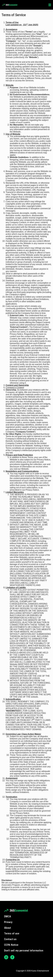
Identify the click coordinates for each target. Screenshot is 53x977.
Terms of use (11, 933)
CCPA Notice (11, 944)
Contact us (10, 939)
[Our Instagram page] (6, 957)
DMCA (7, 916)
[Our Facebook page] (12, 957)
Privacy (8, 922)
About (7, 927)
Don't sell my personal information (23, 950)
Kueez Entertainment (40, 971)
